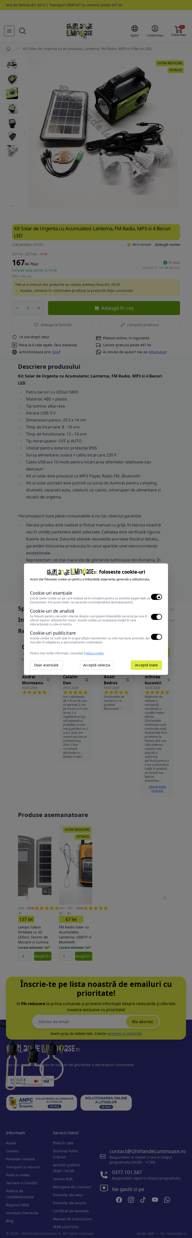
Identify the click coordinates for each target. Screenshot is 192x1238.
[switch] (156, 597)
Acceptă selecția (96, 665)
